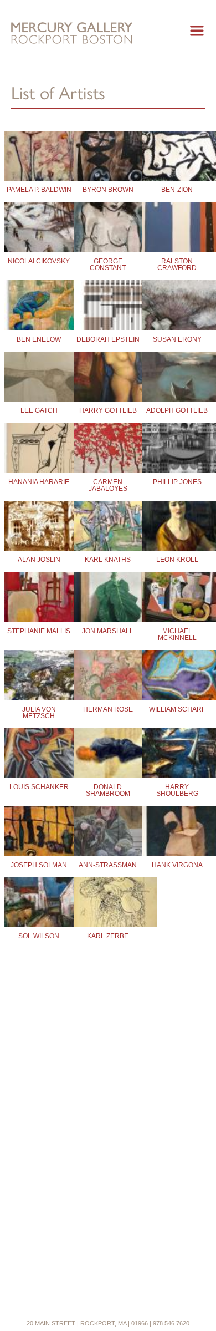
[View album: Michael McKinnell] (177, 599)
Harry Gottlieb (108, 410)
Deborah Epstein (108, 339)
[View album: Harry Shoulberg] (177, 755)
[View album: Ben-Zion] (177, 158)
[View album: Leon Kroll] (177, 528)
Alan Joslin (39, 559)
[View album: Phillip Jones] (177, 450)
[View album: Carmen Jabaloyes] (108, 450)
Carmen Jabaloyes (108, 485)
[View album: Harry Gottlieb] (108, 379)
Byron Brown (108, 190)
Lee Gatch (39, 410)
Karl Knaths (108, 559)
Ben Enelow (39, 339)
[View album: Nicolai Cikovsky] (39, 229)
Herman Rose (108, 709)
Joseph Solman (39, 865)
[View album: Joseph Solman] (39, 833)
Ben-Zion (177, 190)
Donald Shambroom (108, 790)
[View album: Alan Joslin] (39, 528)
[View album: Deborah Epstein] (108, 307)
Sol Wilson (38, 936)
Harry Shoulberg (177, 790)
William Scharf (177, 709)
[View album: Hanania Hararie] (39, 450)
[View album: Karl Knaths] (108, 528)
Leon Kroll (177, 559)
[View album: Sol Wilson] (39, 904)
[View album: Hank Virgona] (177, 833)
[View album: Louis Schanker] (39, 755)
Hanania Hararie (38, 482)
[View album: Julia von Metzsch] (39, 677)
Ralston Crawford (177, 264)
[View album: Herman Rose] (108, 677)
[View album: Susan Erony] (177, 307)
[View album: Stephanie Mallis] (39, 599)
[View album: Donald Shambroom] (108, 755)
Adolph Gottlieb (177, 410)
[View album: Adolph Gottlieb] (177, 379)
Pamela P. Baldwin (39, 190)
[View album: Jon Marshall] (108, 599)
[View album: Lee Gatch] (39, 379)
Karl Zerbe (107, 936)
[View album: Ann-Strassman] (108, 833)
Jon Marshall (107, 631)
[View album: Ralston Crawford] (177, 229)
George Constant (108, 264)
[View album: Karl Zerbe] (108, 904)
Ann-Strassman (108, 865)
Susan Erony (177, 339)
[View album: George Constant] (108, 229)
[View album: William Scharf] (177, 677)
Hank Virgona (177, 865)
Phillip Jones (177, 482)
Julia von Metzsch (39, 712)
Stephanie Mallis (38, 631)
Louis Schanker (39, 787)
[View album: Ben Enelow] (39, 307)
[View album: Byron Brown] (108, 158)
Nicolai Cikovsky (39, 261)
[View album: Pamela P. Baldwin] (39, 158)
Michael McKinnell (177, 634)
